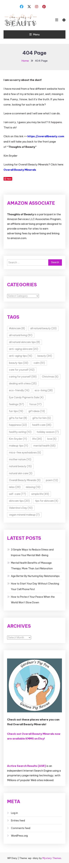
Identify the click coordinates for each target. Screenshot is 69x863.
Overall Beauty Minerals (20, 169)
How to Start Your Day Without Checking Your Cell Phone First (35, 586)
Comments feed (20, 828)
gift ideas (36, 411)
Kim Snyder (18, 438)
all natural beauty (43, 328)
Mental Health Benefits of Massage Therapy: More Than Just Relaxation (32, 565)
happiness (18, 424)
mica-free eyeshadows (25, 452)
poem (52, 480)
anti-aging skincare (23, 349)
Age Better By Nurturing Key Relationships (35, 576)
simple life (40, 494)
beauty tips (18, 362)
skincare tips (19, 500)
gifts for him (41, 418)
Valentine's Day (21, 507)
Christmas (50, 376)
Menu (36, 34)
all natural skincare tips (24, 342)
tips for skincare (46, 500)
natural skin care (20, 473)
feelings (16, 404)
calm (39, 362)
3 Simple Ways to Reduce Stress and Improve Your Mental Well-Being (32, 552)
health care (41, 424)
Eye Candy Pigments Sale (26, 397)
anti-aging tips (20, 355)
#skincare (17, 328)
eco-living (44, 390)
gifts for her (18, 418)
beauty (45, 355)
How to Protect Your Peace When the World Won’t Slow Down (33, 599)
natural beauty (20, 466)
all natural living (20, 335)
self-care (17, 494)
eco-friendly (19, 390)
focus (35, 404)
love (51, 438)
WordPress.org (19, 835)
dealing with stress (23, 383)
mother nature (20, 459)
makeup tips (18, 445)
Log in (14, 813)
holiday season (48, 432)
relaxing (33, 487)
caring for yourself (23, 376)
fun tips (16, 411)
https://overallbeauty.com (45, 136)
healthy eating (20, 432)
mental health (44, 445)
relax (15, 487)
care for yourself (21, 369)
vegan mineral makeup (24, 514)
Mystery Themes (51, 858)
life (37, 438)
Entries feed (18, 820)
